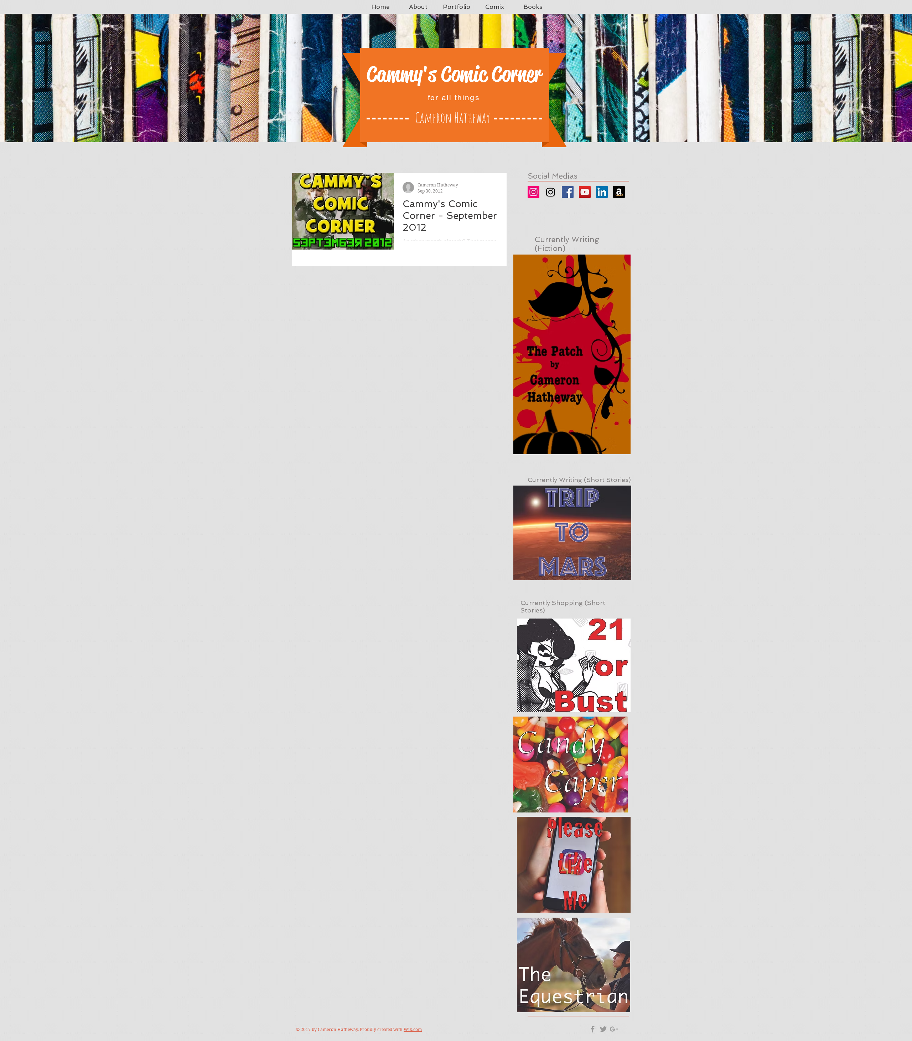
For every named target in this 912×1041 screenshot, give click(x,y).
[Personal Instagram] (533, 192)
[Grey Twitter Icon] (603, 1029)
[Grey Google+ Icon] (614, 1029)
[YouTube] (585, 192)
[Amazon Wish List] (619, 192)
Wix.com (413, 1029)
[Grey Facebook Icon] (592, 1029)
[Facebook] (568, 192)
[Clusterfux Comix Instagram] (550, 192)
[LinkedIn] (602, 192)
